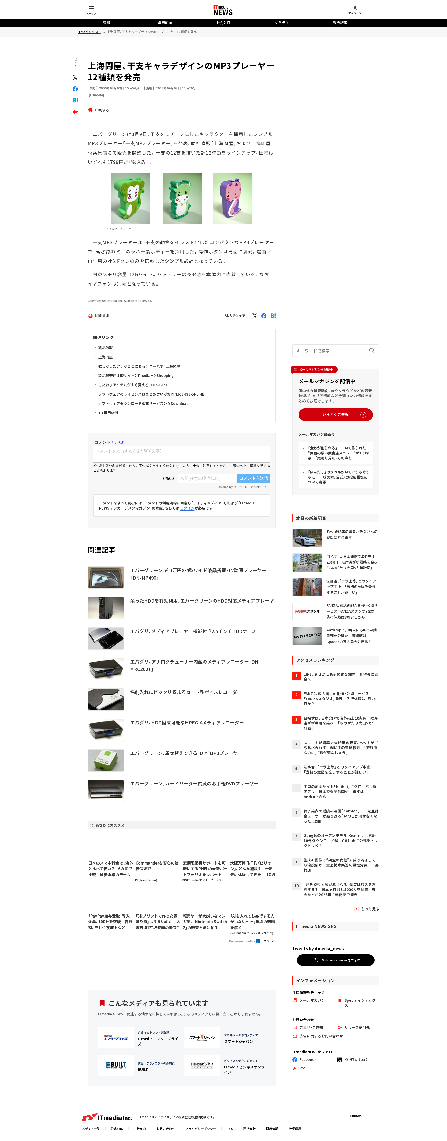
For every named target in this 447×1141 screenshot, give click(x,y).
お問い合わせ (165, 1128)
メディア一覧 (91, 1128)
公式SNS (116, 1128)
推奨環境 (295, 1128)
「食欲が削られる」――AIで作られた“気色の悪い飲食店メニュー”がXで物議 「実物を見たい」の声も (338, 452)
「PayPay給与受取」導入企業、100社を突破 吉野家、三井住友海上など (110, 921)
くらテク (282, 22)
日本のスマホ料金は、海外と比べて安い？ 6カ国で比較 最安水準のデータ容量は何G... (110, 869)
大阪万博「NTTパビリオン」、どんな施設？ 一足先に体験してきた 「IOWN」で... (252, 869)
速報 (106, 22)
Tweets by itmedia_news (318, 948)
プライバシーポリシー (200, 1128)
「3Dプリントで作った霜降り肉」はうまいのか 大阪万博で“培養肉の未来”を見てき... (158, 922)
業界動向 (165, 22)
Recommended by (242, 941)
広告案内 (139, 1128)
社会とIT (224, 22)
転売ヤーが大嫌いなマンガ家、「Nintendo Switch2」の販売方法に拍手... (205, 921)
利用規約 (356, 1116)
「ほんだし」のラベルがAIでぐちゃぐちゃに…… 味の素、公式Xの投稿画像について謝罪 (339, 476)
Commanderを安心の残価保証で (157, 866)
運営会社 (249, 1128)
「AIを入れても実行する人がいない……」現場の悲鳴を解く (252, 921)
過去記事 (340, 22)
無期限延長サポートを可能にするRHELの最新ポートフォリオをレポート (205, 868)
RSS (230, 1128)
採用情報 (272, 1128)
